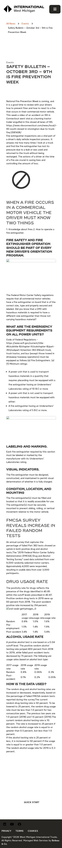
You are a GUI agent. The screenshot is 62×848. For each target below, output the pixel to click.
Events (10, 62)
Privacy (6, 830)
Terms (19, 830)
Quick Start (31, 802)
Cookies (33, 830)
